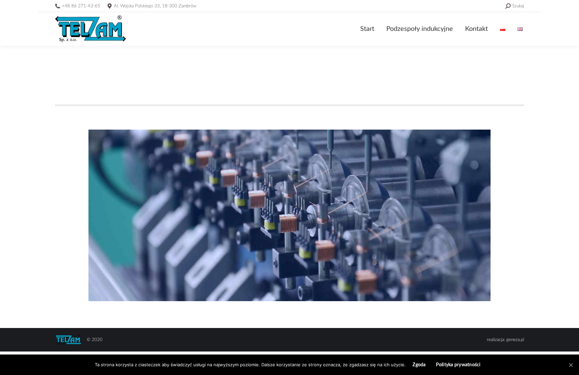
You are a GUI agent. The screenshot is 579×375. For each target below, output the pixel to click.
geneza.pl (515, 340)
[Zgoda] (570, 365)
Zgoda (419, 365)
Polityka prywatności (458, 365)
